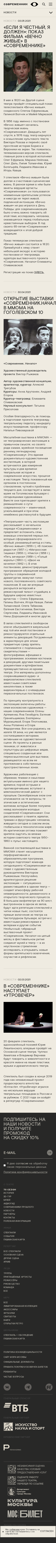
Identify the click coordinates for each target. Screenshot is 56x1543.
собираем (14, 1529)
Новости (10, 12)
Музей (7, 1200)
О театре (9, 1185)
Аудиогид (9, 1204)
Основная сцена (14, 1255)
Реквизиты (10, 1372)
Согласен (47, 1531)
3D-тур (8, 1197)
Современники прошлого (19, 1207)
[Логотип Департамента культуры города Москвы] (28, 1491)
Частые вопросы (14, 1377)
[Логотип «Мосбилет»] (28, 1514)
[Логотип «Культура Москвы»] (28, 1502)
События (9, 1236)
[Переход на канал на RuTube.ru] (49, 1387)
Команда (9, 1288)
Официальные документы (19, 1362)
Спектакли (10, 1233)
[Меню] (50, 4)
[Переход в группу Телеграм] (28, 1387)
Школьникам (11, 1330)
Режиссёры (10, 1280)
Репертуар (10, 1246)
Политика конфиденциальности (23, 1352)
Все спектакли (12, 1251)
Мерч (6, 1298)
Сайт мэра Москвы (15, 1357)
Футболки (9, 1313)
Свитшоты (10, 1317)
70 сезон (10, 1190)
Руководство (12, 1284)
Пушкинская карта (14, 1240)
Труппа (8, 1273)
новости (10, 292)
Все (6, 1291)
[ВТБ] (16, 1407)
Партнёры (9, 1214)
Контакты (9, 1218)
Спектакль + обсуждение (18, 1335)
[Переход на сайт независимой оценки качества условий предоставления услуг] (28, 1469)
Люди (7, 1269)
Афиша (7, 1228)
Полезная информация (17, 1221)
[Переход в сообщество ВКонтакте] (7, 1387)
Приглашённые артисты (18, 1277)
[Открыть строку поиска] (44, 4)
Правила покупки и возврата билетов (26, 1367)
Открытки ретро (13, 1324)
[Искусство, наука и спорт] (24, 1426)
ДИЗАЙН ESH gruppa (15, 1525)
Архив (7, 1262)
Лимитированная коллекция (20, 1306)
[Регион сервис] (17, 1445)
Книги (7, 1320)
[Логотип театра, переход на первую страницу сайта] (15, 4)
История (9, 1193)
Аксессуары (11, 1310)
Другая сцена (11, 1258)
